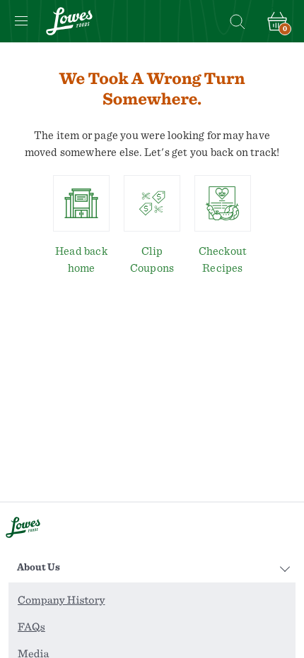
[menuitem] (152, 601)
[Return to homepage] (69, 21)
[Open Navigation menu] (21, 21)
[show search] (236, 21)
